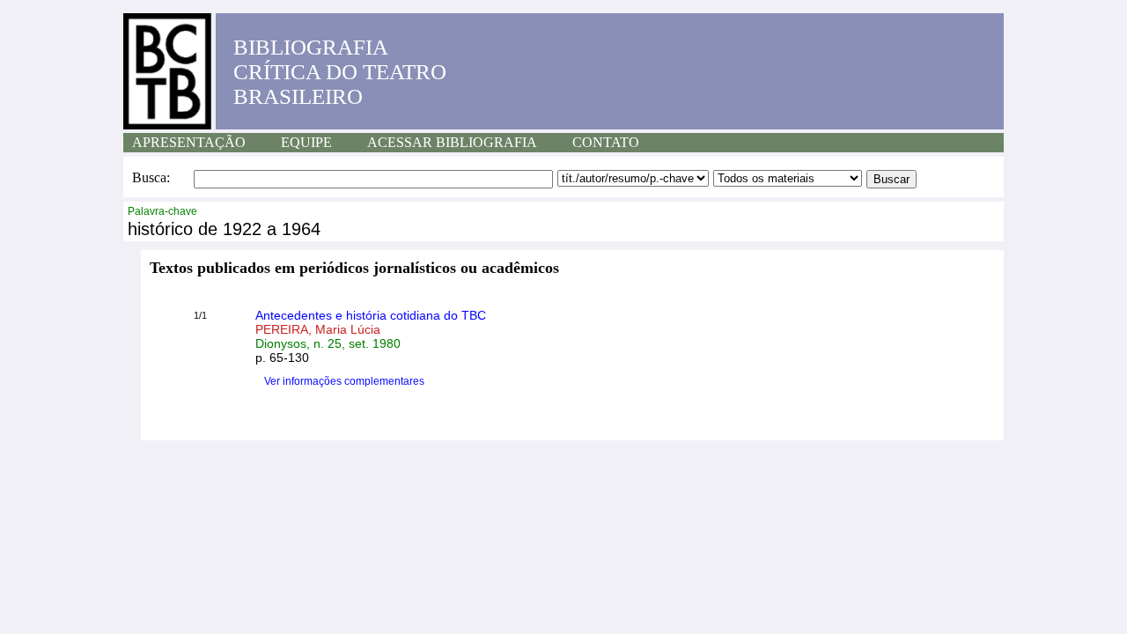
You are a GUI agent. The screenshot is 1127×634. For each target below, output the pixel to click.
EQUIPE (306, 142)
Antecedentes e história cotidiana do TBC (370, 315)
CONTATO (605, 142)
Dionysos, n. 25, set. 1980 (328, 343)
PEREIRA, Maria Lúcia (317, 329)
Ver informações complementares (344, 381)
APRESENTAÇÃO (189, 142)
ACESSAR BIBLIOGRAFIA (452, 142)
